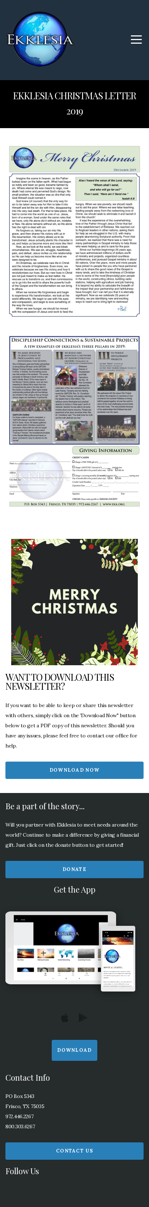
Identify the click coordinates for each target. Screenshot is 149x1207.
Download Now (75, 770)
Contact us (74, 1151)
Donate (74, 869)
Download (74, 1050)
